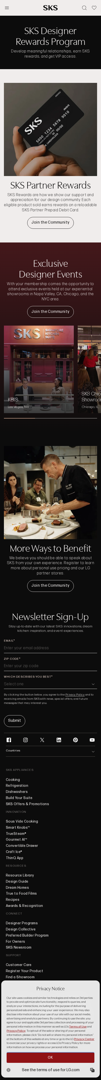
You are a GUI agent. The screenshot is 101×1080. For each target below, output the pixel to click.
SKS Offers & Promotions (27, 804)
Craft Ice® (14, 852)
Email (8, 641)
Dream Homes (17, 888)
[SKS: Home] (50, 7)
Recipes (12, 900)
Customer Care (18, 965)
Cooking (13, 780)
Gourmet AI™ (16, 840)
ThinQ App (14, 858)
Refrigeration (17, 786)
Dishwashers (17, 792)
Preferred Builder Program (27, 936)
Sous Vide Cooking (22, 822)
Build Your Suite (19, 798)
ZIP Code (11, 659)
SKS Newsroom (19, 948)
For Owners (15, 942)
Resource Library (20, 875)
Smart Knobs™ (18, 828)
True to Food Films (21, 894)
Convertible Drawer (22, 846)
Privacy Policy (75, 695)
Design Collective (21, 929)
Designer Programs (22, 923)
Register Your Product (24, 971)
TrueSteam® (16, 834)
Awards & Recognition (24, 906)
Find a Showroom (20, 977)
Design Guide (17, 882)
